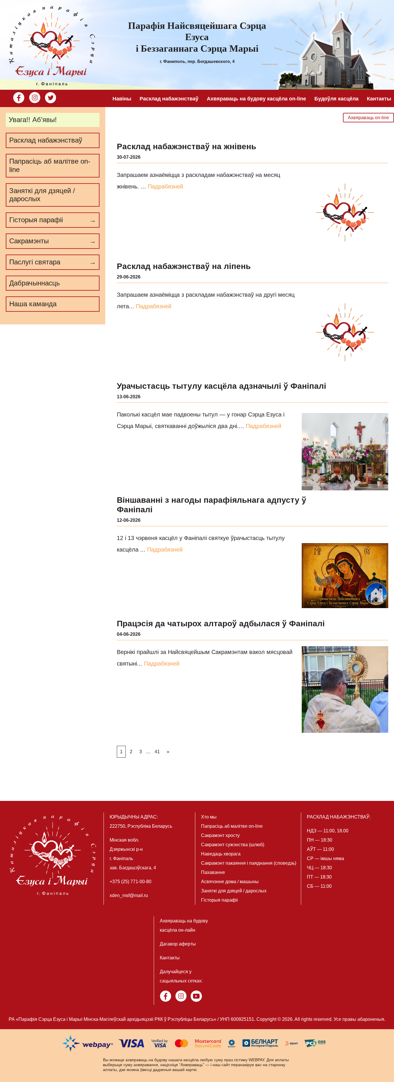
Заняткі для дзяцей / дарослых (42, 195)
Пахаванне (213, 872)
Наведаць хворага (221, 853)
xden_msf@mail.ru (129, 895)
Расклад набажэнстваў (169, 99)
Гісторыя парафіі (219, 900)
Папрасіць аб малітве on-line (49, 165)
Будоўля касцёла (336, 99)
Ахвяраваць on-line (368, 117)
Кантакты (379, 99)
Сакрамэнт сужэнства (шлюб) (232, 844)
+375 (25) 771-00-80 (130, 881)
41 (157, 751)
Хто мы (209, 816)
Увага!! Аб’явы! (33, 120)
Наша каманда (33, 304)
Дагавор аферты (178, 943)
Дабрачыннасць (34, 283)
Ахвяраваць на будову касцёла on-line (256, 99)
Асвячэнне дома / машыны (230, 881)
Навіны (121, 99)
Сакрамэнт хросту (220, 835)
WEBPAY (256, 1059)
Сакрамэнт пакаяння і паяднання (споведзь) (248, 863)
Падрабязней (165, 186)
